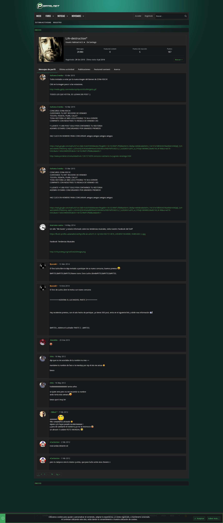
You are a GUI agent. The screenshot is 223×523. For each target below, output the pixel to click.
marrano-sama (56, 225)
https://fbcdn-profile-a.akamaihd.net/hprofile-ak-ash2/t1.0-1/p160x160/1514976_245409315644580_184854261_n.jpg (97, 234)
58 (52, 474)
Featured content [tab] (102, 69)
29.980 (80, 52)
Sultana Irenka (56, 75)
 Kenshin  (54, 340)
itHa (52, 356)
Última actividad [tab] (66, 69)
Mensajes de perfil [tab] (47, 69)
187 (169, 52)
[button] (53, 16)
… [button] (48, 474)
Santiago (92, 42)
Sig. (57, 474)
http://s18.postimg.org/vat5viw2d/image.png (68, 252)
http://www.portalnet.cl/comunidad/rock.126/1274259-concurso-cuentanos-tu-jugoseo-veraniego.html (90, 156)
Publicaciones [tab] (84, 69)
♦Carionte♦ (54, 442)
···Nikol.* (53, 412)
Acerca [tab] (117, 69)
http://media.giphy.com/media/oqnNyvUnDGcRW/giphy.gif (73, 89)
